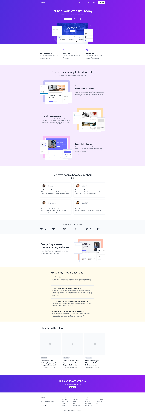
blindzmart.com (71, 410)
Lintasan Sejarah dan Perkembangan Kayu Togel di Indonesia (71, 363)
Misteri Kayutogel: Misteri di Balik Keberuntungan (92, 363)
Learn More (77, 99)
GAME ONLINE (44, 357)
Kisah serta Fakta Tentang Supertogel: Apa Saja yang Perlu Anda (50, 363)
